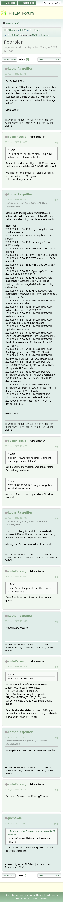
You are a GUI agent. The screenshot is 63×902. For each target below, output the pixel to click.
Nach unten (9, 59)
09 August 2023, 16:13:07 (16, 517)
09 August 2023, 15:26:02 (16, 199)
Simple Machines (40, 898)
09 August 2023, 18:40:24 (16, 666)
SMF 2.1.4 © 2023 (23, 898)
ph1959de (15, 818)
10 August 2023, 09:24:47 (16, 789)
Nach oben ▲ (52, 895)
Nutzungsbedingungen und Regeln (27, 895)
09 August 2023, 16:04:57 (16, 446)
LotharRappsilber (20, 68)
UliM (34, 34)
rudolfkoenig (17, 137)
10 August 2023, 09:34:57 (16, 823)
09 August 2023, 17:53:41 (16, 576)
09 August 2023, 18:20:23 (16, 621)
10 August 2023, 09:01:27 (16, 737)
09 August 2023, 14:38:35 (16, 142)
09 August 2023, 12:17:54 (16, 73)
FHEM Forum (21, 13)
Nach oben (9, 875)
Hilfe (7, 895)
